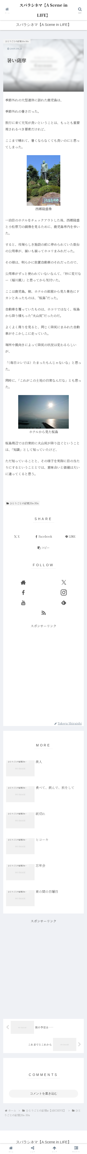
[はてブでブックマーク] (33, 1081)
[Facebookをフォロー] (23, 592)
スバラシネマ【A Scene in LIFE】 (43, 10)
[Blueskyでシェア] (53, 1070)
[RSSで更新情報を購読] (44, 613)
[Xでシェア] (14, 1070)
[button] (43, 547)
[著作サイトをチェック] (23, 582)
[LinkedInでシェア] (43, 1092)
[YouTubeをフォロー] (23, 603)
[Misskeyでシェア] (72, 1070)
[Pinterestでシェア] (24, 1092)
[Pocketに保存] (53, 1081)
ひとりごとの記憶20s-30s (24, 503)
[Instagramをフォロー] (64, 592)
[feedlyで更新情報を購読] (64, 603)
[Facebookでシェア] (14, 1081)
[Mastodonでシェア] (33, 1070)
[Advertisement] (43, 672)
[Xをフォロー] (64, 582)
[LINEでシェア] (72, 1081)
